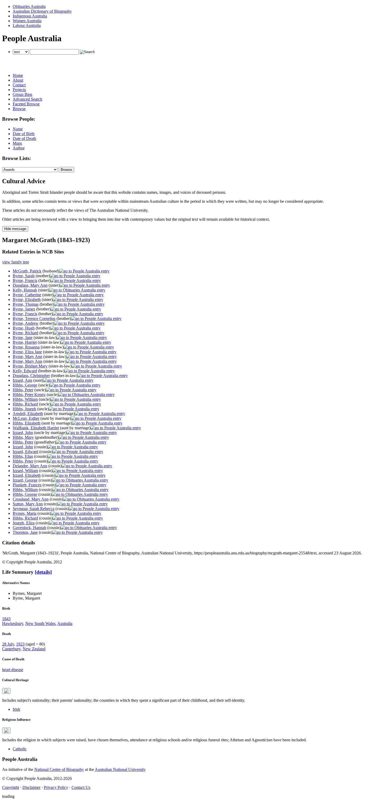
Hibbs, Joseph (24, 409)
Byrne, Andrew (26, 323)
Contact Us (81, 787)
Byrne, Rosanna (26, 347)
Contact (19, 85)
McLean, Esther (26, 418)
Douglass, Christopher (31, 375)
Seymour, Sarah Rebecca (33, 508)
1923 (20, 644)
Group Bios (22, 94)
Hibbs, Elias (23, 456)
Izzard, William (25, 470)
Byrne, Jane (22, 337)
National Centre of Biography (59, 769)
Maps (17, 143)
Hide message (15, 229)
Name (18, 129)
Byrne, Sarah (24, 276)
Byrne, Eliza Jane (27, 352)
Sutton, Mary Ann (28, 504)
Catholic (20, 749)
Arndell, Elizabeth (28, 413)
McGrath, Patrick (27, 271)
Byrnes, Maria (24, 513)
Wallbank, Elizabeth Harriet (36, 428)
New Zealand (34, 649)
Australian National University (120, 769)
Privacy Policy (56, 787)
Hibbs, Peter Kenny (29, 394)
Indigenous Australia (30, 16)
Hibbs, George (25, 385)
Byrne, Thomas (26, 304)
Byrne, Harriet (25, 342)
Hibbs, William (25, 399)
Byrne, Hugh (24, 328)
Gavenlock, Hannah (29, 527)
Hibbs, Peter (23, 390)
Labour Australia (27, 25)
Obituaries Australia (29, 6)
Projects (19, 89)
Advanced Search (27, 99)
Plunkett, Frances (27, 485)
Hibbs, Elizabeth (26, 423)
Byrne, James (24, 309)
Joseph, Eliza (24, 523)
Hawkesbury (12, 623)
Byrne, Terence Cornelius (34, 318)
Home (18, 75)
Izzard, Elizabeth (27, 475)
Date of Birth (24, 133)
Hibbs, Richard (25, 404)
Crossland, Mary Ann (31, 499)
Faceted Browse (26, 104)
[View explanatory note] (6, 691)
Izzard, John (23, 432)
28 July (8, 644)
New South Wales (40, 623)
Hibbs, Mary (23, 437)
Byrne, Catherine (27, 295)
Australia (64, 623)
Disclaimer (31, 787)
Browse (19, 108)
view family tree (15, 262)
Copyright (10, 787)
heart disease (12, 669)
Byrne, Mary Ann (27, 356)
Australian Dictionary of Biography (42, 11)
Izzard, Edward (25, 451)
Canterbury (11, 649)
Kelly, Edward (25, 371)
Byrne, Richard (25, 333)
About (18, 80)
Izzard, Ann (22, 380)
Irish (16, 709)
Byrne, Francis (25, 280)
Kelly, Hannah (25, 290)
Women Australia (27, 20)
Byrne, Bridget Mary (30, 366)
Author (19, 148)
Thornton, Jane (25, 532)
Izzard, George (25, 480)
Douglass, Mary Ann (30, 285)
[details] (43, 572)
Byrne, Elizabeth (27, 299)
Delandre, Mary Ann (30, 466)
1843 (6, 618)
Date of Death (24, 138)
